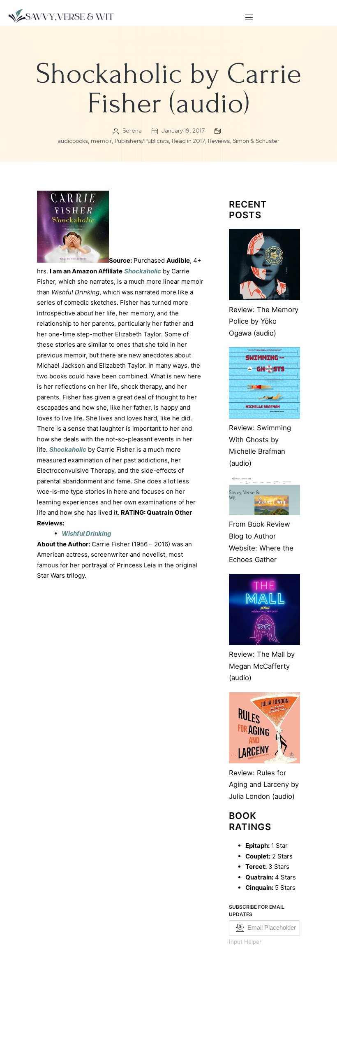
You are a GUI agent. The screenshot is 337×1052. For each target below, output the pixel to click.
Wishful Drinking (86, 533)
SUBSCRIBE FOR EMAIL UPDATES (256, 910)
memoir (101, 141)
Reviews (219, 141)
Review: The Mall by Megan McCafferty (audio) (262, 666)
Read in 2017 (188, 141)
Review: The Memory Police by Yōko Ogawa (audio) (263, 321)
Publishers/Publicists (142, 141)
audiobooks (73, 141)
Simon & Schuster (256, 141)
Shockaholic (142, 271)
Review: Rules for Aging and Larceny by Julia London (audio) (264, 784)
